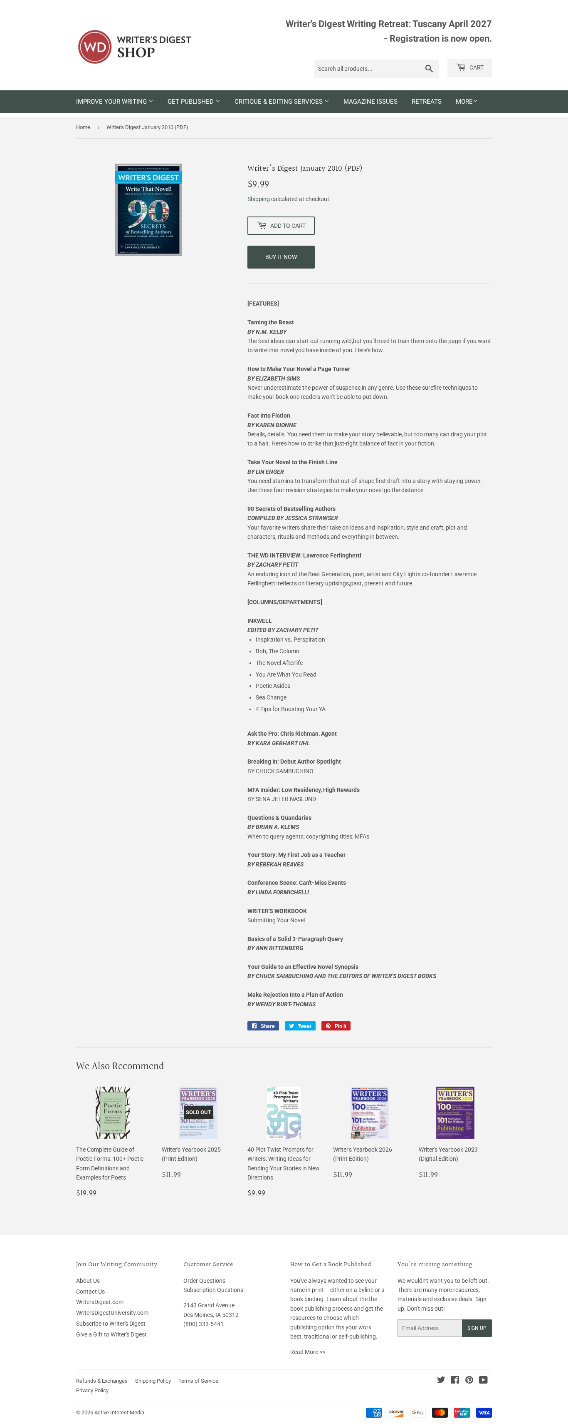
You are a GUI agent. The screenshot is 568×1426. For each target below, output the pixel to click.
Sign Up (477, 1328)
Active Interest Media (119, 1412)
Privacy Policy (92, 1390)
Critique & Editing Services (279, 101)
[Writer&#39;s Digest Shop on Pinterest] (469, 1381)
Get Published (191, 101)
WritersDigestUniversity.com (112, 1312)
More (464, 101)
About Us (88, 1280)
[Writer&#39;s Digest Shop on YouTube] (483, 1381)
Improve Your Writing (112, 101)
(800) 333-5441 (203, 1324)
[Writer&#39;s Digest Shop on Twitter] (441, 1381)
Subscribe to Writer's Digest (111, 1323)
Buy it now (281, 257)
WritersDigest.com (99, 1302)
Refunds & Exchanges (102, 1381)
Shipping (258, 199)
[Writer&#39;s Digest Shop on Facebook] (455, 1381)
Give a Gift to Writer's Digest (111, 1334)
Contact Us (90, 1291)
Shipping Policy (153, 1381)
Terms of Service (198, 1381)
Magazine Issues (370, 101)
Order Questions (204, 1280)
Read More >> (307, 1352)
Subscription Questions (213, 1290)
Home (83, 127)
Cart (476, 67)
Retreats (427, 101)
